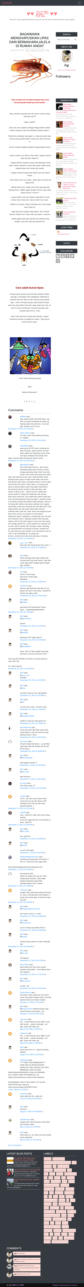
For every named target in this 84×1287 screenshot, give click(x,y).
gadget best (55, 1181)
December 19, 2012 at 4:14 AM (20, 429)
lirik (62, 1208)
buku (46, 1174)
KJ (68, 1200)
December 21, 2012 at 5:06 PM (20, 869)
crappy (52, 1174)
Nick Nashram (25, 727)
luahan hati (69, 1208)
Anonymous (26, 923)
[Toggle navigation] (79, 3)
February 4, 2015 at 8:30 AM (31, 1014)
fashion (57, 1178)
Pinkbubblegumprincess (29, 857)
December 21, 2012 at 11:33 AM (20, 808)
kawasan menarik (50, 1200)
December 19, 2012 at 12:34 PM (20, 538)
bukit (69, 1170)
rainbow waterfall (59, 1219)
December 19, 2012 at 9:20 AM (32, 440)
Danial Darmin (25, 992)
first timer (70, 1178)
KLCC (72, 1200)
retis (52, 1223)
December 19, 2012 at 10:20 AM (20, 461)
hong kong (70, 1189)
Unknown (23, 586)
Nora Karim (24, 964)
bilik (54, 1166)
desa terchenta (70, 1174)
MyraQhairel (24, 465)
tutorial (41, 50)
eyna (22, 555)
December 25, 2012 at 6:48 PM (32, 916)
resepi (46, 1223)
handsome (65, 1185)
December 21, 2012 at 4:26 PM (32, 839)
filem (63, 1178)
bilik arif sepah (63, 1166)
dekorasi (60, 1174)
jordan (61, 1196)
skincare (65, 1227)
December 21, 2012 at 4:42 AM (32, 765)
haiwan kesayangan (51, 1185)
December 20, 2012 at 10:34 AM (32, 596)
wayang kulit (69, 1238)
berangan (47, 1166)
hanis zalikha (49, 1189)
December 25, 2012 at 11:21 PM (32, 974)
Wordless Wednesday (60, 1242)
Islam (51, 1193)
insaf (46, 1193)
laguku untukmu (65, 1204)
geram (64, 1181)
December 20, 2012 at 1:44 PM (32, 723)
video (55, 1238)
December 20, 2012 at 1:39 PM (20, 612)
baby (74, 1163)
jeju (50, 1196)
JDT (45, 1196)
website (47, 1242)
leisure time (54, 1208)
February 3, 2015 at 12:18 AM (31, 1002)
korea (55, 1204)
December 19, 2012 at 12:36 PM (32, 547)
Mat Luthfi (71, 1212)
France (46, 1181)
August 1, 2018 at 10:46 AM (30, 1111)
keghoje (62, 1200)
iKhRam (23, 416)
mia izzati (24, 741)
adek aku (47, 1159)
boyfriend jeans (60, 1170)
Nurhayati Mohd (28, 716)
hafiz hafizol (26, 619)
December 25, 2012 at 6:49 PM (32, 930)
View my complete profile (66, 70)
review (58, 1223)
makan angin (61, 1212)
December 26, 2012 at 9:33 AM (32, 988)
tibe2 (46, 1234)
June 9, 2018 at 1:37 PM (17, 1090)
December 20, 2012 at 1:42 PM (20, 669)
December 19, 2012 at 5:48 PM (32, 582)
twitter (71, 1234)
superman (57, 1230)
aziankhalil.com (63, 234)
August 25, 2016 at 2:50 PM (31, 1054)
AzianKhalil (24, 446)
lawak (46, 1208)
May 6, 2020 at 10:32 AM (30, 1140)
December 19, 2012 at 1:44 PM (20, 568)
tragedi (34, 50)
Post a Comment (14, 1145)
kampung (69, 1196)
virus (60, 1238)
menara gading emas (52, 1215)
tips (27, 50)
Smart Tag (48, 1230)
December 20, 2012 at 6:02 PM (32, 737)
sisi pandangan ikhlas (52, 1227)
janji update (69, 1193)
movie (64, 1215)
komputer (47, 1204)
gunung (71, 1181)
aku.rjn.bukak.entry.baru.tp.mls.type (57, 1163)
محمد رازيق (24, 542)
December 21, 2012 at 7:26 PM (20, 886)
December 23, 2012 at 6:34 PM (20, 902)
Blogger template (59, 1285)
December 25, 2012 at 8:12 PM (32, 960)
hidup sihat (60, 1189)
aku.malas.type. (58, 1159)
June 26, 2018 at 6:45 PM (30, 1099)
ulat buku (47, 1238)
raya (69, 1219)
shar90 (22, 812)
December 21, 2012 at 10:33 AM (32, 788)
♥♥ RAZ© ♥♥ (42, 14)
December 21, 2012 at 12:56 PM (20, 825)
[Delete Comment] (33, 429)
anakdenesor (25, 1119)
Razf (22, 600)
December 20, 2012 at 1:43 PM (32, 695)
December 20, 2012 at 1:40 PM (32, 626)
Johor (55, 1196)
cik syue (23, 783)
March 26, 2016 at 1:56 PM (30, 1029)
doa (45, 1178)
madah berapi (49, 1212)
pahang (70, 1215)
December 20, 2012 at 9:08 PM (32, 751)
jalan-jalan (59, 1193)
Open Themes (72, 1285)
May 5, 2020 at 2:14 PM (29, 1127)
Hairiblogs (24, 1060)
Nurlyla (24, 937)
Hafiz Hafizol (25, 433)
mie (21, 572)
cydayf (22, 796)
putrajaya (47, 1219)
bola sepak (48, 1170)
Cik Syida (25, 831)
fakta (51, 1178)
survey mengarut (69, 1230)
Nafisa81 (25, 632)
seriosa (65, 1223)
